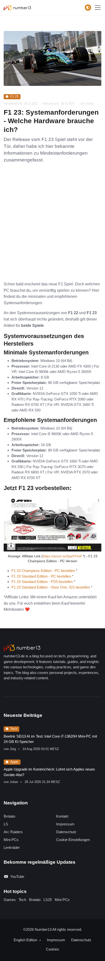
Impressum (65, 824)
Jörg (13, 749)
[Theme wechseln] (88, 7)
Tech (13, 729)
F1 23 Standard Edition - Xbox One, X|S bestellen (50, 587)
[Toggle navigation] (97, 7)
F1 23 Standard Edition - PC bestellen (41, 576)
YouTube (17, 876)
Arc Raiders (13, 832)
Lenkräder (12, 847)
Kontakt (62, 816)
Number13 (43, 929)
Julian (14, 782)
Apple (14, 762)
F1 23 (14, 96)
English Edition (26, 940)
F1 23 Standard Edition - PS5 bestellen (42, 582)
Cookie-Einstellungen (73, 840)
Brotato (9, 816)
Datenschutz (66, 832)
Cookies (52, 949)
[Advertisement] (52, 226)
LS (6, 824)
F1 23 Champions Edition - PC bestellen (43, 571)
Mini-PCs (11, 840)
